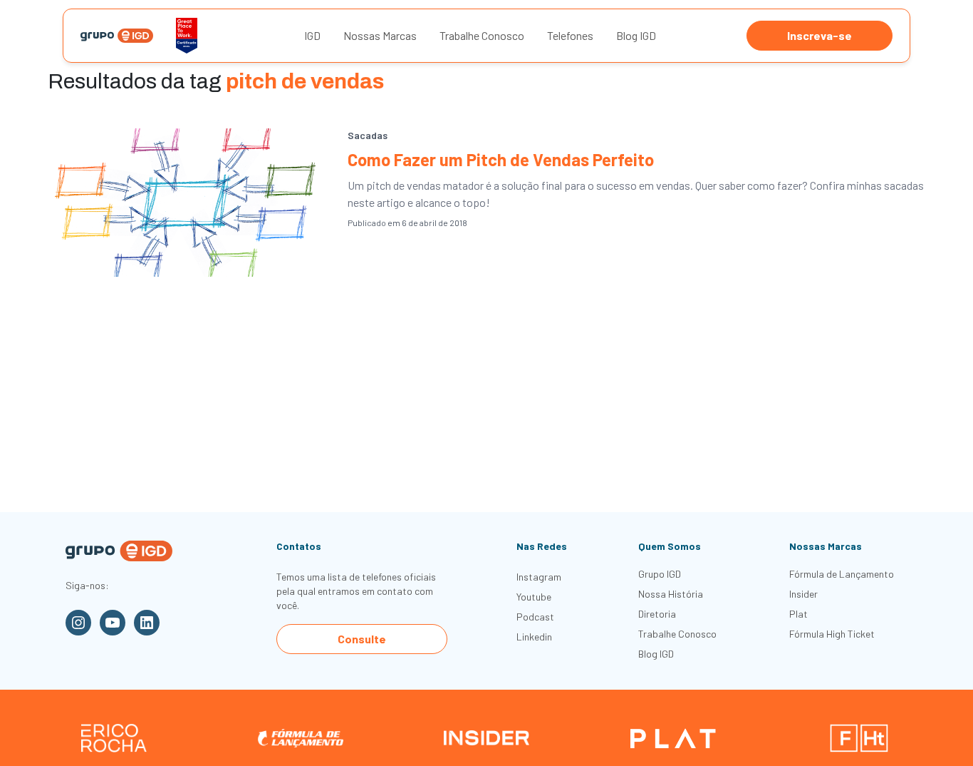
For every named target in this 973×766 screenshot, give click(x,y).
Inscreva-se (819, 35)
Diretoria (657, 614)
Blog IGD (636, 35)
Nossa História (670, 594)
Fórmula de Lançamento (841, 574)
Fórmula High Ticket (832, 634)
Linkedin (534, 636)
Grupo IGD (659, 574)
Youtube (533, 597)
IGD (312, 35)
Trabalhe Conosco (481, 35)
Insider (803, 594)
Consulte (362, 638)
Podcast (535, 617)
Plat (798, 614)
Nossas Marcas (380, 35)
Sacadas (367, 135)
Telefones (570, 35)
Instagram (538, 577)
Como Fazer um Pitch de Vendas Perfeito (501, 159)
